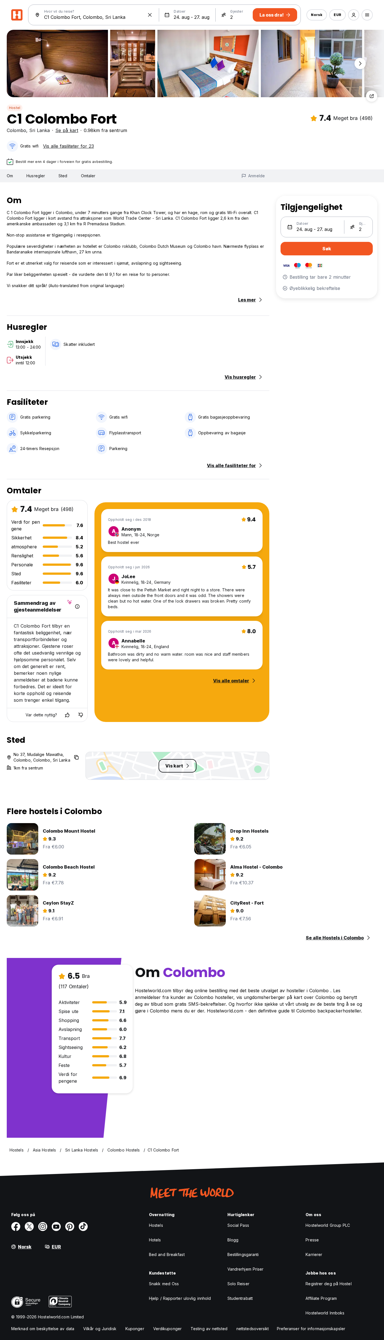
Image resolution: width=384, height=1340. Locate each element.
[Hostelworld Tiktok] (83, 1226)
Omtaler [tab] (88, 175)
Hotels (155, 1239)
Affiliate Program (321, 1298)
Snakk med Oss (164, 1283)
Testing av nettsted (209, 1328)
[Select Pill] (353, 15)
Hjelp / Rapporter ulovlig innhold (180, 1298)
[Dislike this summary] (80, 715)
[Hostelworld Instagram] (42, 1226)
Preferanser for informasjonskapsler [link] (311, 1328)
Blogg (233, 1239)
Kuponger (134, 1328)
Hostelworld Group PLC (328, 1225)
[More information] (77, 606)
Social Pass (238, 1225)
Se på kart (66, 130)
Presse (312, 1239)
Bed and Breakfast (167, 1254)
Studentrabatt (240, 1298)
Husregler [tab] (35, 175)
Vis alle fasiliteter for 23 (68, 146)
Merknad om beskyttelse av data (42, 1328)
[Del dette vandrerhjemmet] (371, 96)
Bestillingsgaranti (243, 1254)
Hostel (14, 108)
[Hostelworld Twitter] (29, 1226)
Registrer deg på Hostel (328, 1283)
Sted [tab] (62, 175)
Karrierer (314, 1254)
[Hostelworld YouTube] (56, 1226)
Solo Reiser (238, 1283)
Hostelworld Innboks (325, 1313)
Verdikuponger (167, 1328)
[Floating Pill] (360, 63)
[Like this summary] (67, 715)
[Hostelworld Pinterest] (69, 1226)
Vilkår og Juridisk (99, 1328)
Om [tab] (10, 175)
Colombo (16, 130)
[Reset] (150, 15)
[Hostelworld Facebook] (15, 1226)
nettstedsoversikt (252, 1328)
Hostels (156, 1225)
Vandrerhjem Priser (245, 1269)
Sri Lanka (39, 130)
